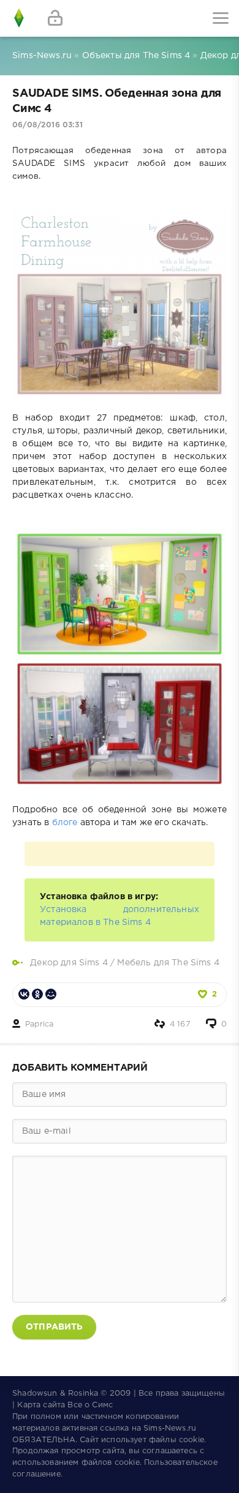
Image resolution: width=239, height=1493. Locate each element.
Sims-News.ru (169, 1428)
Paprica (39, 1024)
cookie (191, 1440)
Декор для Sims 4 (69, 963)
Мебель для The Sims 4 (168, 963)
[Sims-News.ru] (18, 18)
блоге (65, 822)
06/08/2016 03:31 (47, 125)
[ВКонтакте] (23, 994)
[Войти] (55, 18)
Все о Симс (90, 1405)
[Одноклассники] (37, 994)
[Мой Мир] (50, 994)
